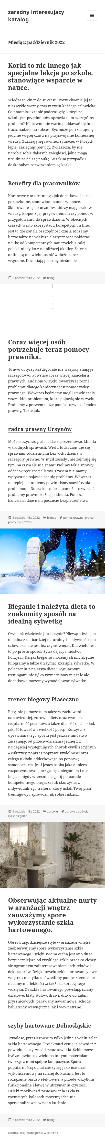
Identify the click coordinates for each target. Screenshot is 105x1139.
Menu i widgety (92, 20)
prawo (89, 517)
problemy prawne (20, 522)
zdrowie (52, 811)
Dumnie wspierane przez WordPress (33, 1133)
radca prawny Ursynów (40, 429)
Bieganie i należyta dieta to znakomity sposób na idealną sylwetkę (51, 613)
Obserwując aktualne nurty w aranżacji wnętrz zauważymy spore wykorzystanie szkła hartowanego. (52, 915)
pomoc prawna (73, 517)
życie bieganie (17, 816)
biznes (51, 517)
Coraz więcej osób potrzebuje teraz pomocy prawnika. (48, 349)
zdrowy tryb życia (77, 811)
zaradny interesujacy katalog (36, 15)
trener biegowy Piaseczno (43, 699)
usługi (51, 278)
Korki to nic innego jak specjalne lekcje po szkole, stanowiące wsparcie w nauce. (50, 76)
